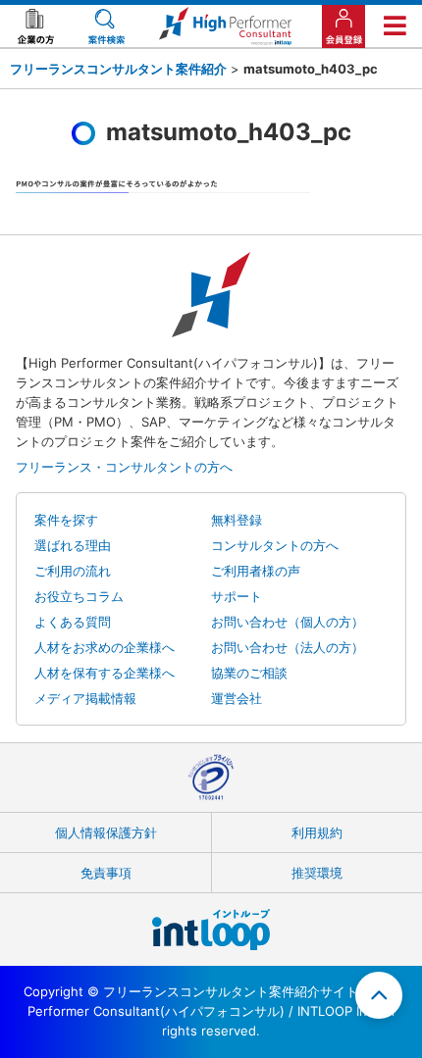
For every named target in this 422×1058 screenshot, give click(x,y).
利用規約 (317, 832)
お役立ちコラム (79, 596)
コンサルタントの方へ (275, 545)
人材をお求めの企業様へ (104, 647)
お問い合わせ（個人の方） (287, 622)
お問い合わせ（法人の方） (287, 647)
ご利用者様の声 (255, 571)
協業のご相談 (249, 672)
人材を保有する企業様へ (104, 672)
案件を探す (66, 520)
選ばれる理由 (72, 545)
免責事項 (106, 873)
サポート (236, 596)
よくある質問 (72, 622)
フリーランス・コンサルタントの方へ (124, 467)
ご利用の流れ (72, 571)
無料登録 (236, 520)
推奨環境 (317, 873)
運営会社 (236, 698)
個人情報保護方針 (106, 832)
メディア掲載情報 (85, 698)
